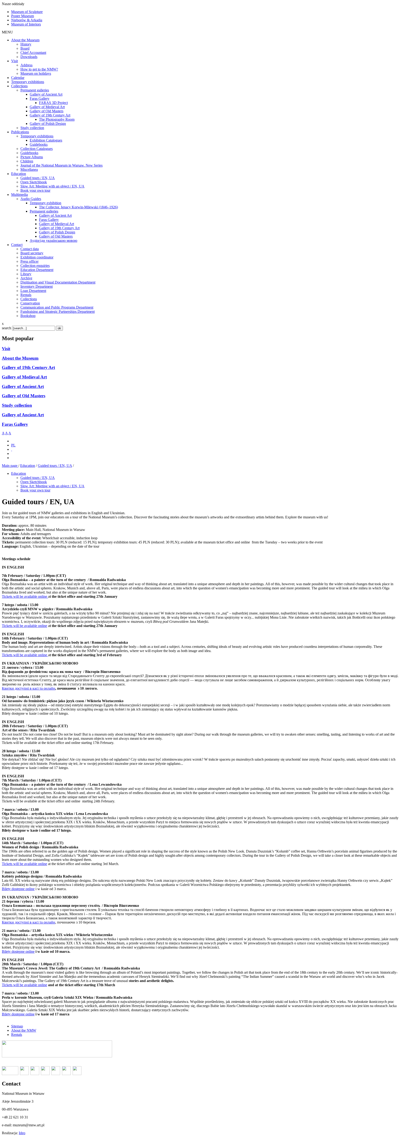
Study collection (17, 405)
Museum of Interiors (26, 24)
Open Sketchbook (33, 482)
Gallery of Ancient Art (23, 386)
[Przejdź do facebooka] (11, 449)
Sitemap (17, 1026)
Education (27, 466)
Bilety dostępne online (18, 889)
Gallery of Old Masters (23, 395)
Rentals (16, 1035)
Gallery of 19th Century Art (28, 367)
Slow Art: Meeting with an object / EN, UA (52, 486)
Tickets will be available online (24, 596)
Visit (6, 348)
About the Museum (20, 358)
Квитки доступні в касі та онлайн (28, 688)
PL (13, 445)
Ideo (22, 1133)
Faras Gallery (15, 424)
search (6, 328)
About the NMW (23, 1030)
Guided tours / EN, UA (55, 466)
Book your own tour (35, 490)
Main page (10, 466)
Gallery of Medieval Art (24, 377)
